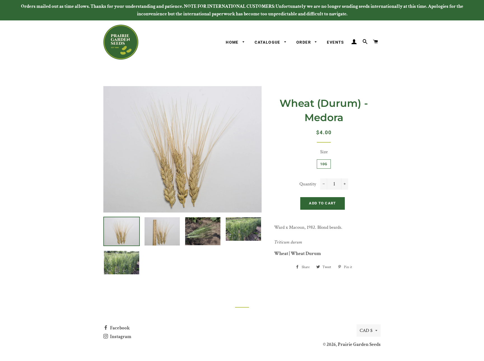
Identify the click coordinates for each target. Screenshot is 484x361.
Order (304, 42)
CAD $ (366, 330)
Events (335, 42)
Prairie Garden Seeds (359, 344)
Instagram (120, 337)
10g (324, 164)
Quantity (307, 184)
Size (324, 152)
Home (233, 42)
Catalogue (268, 42)
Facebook (119, 328)
